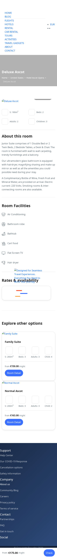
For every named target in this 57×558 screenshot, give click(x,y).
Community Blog (9, 490)
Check (49, 553)
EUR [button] (52, 24)
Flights (9, 20)
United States (17, 77)
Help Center (6, 455)
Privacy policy (7, 502)
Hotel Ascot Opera (35, 77)
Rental (9, 28)
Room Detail (14, 373)
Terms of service (9, 508)
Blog (8, 16)
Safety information (10, 473)
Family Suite (13, 342)
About (9, 46)
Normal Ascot (14, 391)
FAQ (2, 525)
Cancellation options (11, 467)
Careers (4, 496)
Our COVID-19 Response (13, 461)
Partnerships (7, 519)
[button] (51, 28)
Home (8, 12)
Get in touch (7, 531)
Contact (10, 50)
